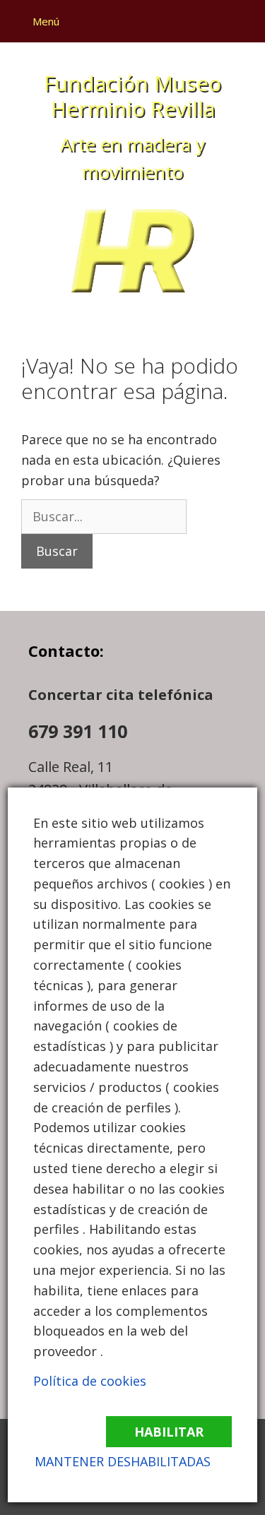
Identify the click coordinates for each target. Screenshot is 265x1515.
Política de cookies (89, 1380)
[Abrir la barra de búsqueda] (241, 21)
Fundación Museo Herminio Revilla (132, 96)
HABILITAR (169, 1431)
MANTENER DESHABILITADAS (123, 1461)
